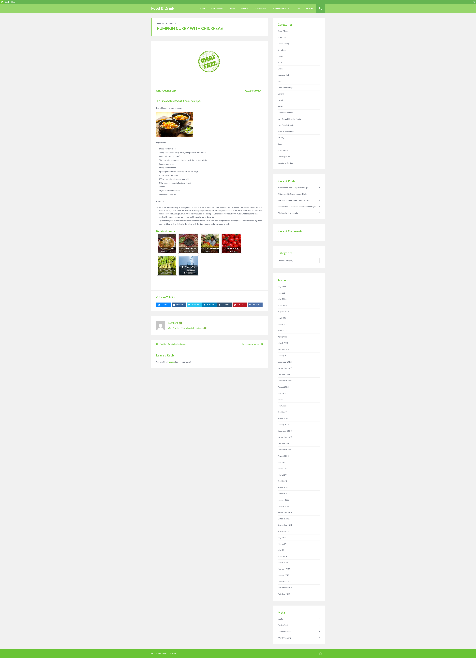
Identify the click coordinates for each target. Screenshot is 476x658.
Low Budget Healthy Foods (289, 119)
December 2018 (285, 581)
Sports (232, 8)
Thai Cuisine (283, 150)
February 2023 (284, 349)
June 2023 (282, 324)
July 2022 (282, 393)
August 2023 (283, 311)
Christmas (282, 50)
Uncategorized (284, 156)
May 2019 (282, 550)
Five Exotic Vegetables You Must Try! (294, 200)
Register (309, 8)
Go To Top (320, 653)
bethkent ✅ (175, 322)
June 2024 (282, 293)
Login (297, 8)
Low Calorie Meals (286, 125)
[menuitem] (2, 2)
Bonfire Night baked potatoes (173, 344)
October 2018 (284, 594)
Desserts (281, 56)
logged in (171, 362)
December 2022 (285, 362)
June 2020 (282, 468)
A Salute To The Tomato (288, 213)
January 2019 (283, 575)
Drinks (280, 68)
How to (281, 100)
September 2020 (285, 449)
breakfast (282, 37)
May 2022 (282, 405)
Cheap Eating (283, 43)
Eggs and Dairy (284, 75)
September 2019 (285, 525)
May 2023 (282, 330)
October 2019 (284, 518)
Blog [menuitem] (13, 2)
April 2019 (282, 556)
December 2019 (285, 506)
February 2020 (284, 493)
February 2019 (284, 569)
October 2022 (284, 374)
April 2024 (282, 305)
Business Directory (281, 8)
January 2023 (283, 355)
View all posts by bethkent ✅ (194, 328)
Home (202, 8)
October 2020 (284, 443)
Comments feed (284, 631)
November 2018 (285, 587)
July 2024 (282, 286)
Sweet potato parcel (250, 344)
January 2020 (283, 500)
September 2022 (285, 380)
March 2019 (283, 562)
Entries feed (283, 625)
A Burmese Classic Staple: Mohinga (293, 187)
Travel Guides (260, 8)
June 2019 (282, 544)
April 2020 (282, 481)
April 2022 (282, 412)
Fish (279, 81)
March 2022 (283, 418)
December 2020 (285, 431)
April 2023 (282, 337)
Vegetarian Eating (285, 163)
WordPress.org (284, 638)
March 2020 (283, 487)
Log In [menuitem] (7, 2)
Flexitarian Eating (285, 87)
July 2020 (282, 462)
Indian (280, 106)
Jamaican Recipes (285, 112)
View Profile (173, 328)
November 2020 (285, 437)
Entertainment (217, 8)
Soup (280, 144)
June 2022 (282, 399)
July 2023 (282, 318)
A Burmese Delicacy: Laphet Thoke (292, 194)
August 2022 (283, 387)
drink (280, 62)
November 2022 (285, 368)
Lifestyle (244, 8)
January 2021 (283, 424)
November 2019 (285, 512)
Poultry (281, 137)
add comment (255, 91)
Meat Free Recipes (167, 24)
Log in (280, 619)
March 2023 (283, 343)
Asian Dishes (283, 31)
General (281, 94)
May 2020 (282, 475)
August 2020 (283, 456)
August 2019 (283, 531)
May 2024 (282, 299)
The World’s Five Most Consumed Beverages (297, 206)
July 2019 (282, 537)
